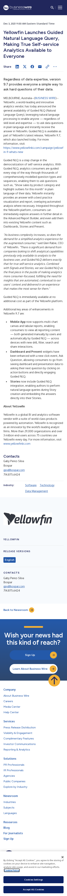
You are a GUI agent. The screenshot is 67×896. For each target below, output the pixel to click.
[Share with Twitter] (24, 66)
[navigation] (60, 7)
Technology (47, 485)
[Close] (63, 857)
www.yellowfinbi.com (16, 443)
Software (31, 485)
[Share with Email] (40, 66)
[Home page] (17, 7)
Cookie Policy (11, 870)
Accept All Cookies (33, 889)
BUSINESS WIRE (45, 98)
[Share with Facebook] (32, 66)
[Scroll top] (54, 680)
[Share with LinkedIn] (17, 66)
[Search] (52, 7)
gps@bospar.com (14, 470)
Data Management (36, 491)
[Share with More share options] (55, 66)
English (9, 559)
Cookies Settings (33, 879)
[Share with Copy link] (47, 66)
